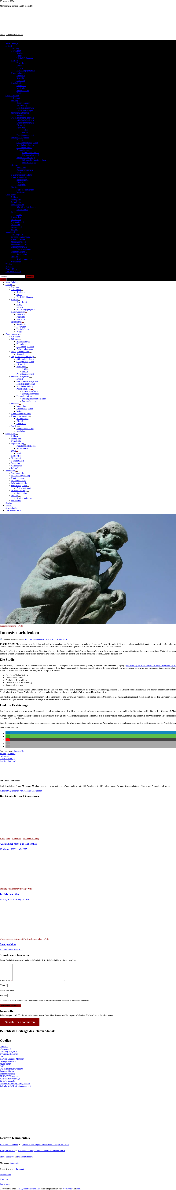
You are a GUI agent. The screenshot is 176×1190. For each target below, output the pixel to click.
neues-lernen (5, 1064)
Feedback (20, 75)
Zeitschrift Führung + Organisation (15, 1083)
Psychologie (16, 83)
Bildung (14, 197)
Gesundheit (16, 51)
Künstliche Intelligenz (25, 207)
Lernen (19, 68)
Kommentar (6, 980)
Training (14, 257)
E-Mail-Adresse (7, 990)
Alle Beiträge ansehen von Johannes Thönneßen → (22, 791)
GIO (2, 1056)
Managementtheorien (20, 113)
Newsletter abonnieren (20, 1022)
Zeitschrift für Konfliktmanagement (15, 1086)
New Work (21, 128)
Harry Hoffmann (7, 1150)
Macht (19, 214)
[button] (8, 733)
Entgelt (19, 140)
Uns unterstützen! (13, 271)
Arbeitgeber (5, 838)
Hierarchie (21, 125)
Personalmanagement (20, 137)
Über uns (4, 1179)
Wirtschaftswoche (7, 1081)
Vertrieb (14, 187)
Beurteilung (21, 105)
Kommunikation (18, 73)
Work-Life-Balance (24, 58)
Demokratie (16, 202)
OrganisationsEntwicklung (11, 1069)
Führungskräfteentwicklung (34, 160)
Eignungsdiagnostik (30, 155)
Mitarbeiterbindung (24, 147)
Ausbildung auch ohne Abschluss (18, 843)
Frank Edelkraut (7, 1157)
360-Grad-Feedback (25, 120)
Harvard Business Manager (12, 1059)
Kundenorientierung (25, 190)
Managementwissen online (11, 34)
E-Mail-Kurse (11, 269)
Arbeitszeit (15, 98)
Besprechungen (23, 103)
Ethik (13, 212)
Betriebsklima (22, 180)
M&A (19, 172)
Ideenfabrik (10, 232)
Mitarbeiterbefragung (25, 145)
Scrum (25, 133)
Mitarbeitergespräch (25, 108)
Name (3, 985)
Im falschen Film (9, 894)
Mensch (9, 46)
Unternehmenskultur (20, 177)
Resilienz (20, 53)
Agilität (25, 130)
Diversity (20, 182)
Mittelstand (16, 219)
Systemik (20, 115)
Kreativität (21, 85)
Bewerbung (21, 63)
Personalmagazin (7, 1074)
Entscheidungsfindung (20, 237)
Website (3, 995)
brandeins (4, 1046)
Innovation (21, 167)
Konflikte (20, 78)
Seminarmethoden (24, 259)
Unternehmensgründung (21, 175)
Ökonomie (15, 224)
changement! (5, 1049)
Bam (78, 1189)
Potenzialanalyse (29, 162)
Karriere (14, 61)
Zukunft (14, 229)
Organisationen (12, 95)
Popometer (14, 1163)
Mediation (20, 80)
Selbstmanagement (19, 247)
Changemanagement (25, 123)
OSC (2, 1066)
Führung (14, 100)
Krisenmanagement (24, 170)
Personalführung (7, 1071)
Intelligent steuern (25, 1157)
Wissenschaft (16, 227)
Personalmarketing (8, 626)
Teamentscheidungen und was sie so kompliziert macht (45, 1144)
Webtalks (9, 266)
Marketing (20, 192)
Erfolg (19, 66)
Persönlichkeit (22, 90)
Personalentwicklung (25, 157)
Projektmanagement (25, 135)
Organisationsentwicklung (22, 118)
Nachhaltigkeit (17, 222)
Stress (19, 56)
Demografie (16, 199)
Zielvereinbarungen (24, 110)
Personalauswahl (23, 150)
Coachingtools (17, 234)
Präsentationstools (19, 244)
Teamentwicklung (19, 252)
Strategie (15, 165)
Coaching (15, 48)
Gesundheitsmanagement (27, 142)
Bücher (9, 264)
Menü (3, 279)
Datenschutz (5, 1174)
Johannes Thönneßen (33, 639)
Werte (19, 93)
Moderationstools (18, 242)
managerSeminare (8, 1061)
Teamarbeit (21, 185)
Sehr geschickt (8, 944)
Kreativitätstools (18, 239)
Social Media (22, 209)
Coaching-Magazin (8, 1051)
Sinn (23, 751)
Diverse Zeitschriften (9, 1054)
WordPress (67, 1189)
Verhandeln (16, 262)
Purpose (17, 751)
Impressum (4, 1184)
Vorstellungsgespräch (25, 70)
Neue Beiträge (12, 43)
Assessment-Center (30, 152)
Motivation (21, 88)
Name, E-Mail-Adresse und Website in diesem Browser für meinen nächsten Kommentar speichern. (46, 1001)
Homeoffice (16, 217)
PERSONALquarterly (9, 1076)
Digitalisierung (17, 204)
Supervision (21, 254)
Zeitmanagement (23, 249)
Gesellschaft (11, 195)
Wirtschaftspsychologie (10, 1079)
